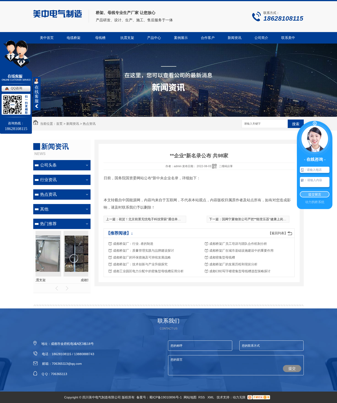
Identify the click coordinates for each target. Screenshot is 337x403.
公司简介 (261, 38)
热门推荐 (48, 223)
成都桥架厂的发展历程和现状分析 (233, 264)
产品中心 (154, 38)
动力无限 (239, 397)
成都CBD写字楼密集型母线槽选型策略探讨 (240, 271)
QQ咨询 (16, 88)
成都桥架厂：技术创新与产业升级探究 (140, 264)
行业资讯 (48, 179)
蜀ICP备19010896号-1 (165, 397)
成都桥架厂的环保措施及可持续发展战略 (142, 257)
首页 (59, 123)
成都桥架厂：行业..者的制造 (133, 243)
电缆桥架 (73, 38)
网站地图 (190, 397)
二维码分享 (226, 166)
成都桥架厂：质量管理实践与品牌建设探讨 (143, 250)
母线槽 (100, 38)
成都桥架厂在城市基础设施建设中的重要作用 (241, 250)
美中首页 (47, 38)
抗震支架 (127, 38)
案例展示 (181, 38)
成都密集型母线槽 (222, 257)
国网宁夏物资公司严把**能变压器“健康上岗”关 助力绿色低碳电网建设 (271, 219)
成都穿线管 (62, 280)
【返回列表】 (277, 233)
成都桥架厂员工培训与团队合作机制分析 (238, 243)
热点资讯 (89, 123)
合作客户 (208, 38)
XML (211, 397)
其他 (44, 209)
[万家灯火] (258, 397)
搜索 (295, 124)
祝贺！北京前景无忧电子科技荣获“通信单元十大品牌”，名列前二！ (166, 219)
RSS (202, 397)
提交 (292, 368)
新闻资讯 (234, 38)
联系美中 (288, 38)
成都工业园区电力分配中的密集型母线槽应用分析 (148, 271)
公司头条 (48, 165)
